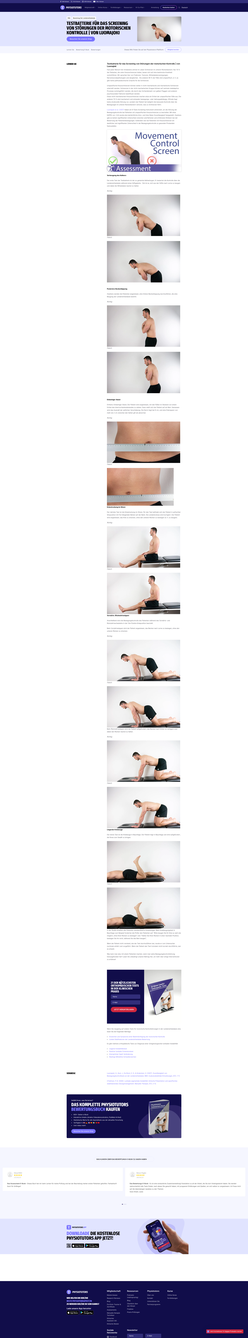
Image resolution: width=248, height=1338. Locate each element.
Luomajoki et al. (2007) (115, 110)
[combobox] (185, 7)
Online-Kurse (172, 1295)
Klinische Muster (113, 1324)
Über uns (150, 1295)
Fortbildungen (172, 1298)
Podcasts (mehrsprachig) (132, 1296)
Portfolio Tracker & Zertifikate (114, 1305)
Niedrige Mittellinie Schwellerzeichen (122, 1057)
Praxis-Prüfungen (133, 1312)
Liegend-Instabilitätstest (118, 1049)
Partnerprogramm (153, 1304)
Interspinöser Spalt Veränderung (121, 1054)
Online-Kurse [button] (102, 7)
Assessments (111, 1310)
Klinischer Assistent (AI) (112, 1319)
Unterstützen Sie (153, 1301)
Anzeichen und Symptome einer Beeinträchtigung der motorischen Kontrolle (137, 1037)
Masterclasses (112, 1295)
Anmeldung (155, 7)
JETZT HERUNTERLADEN (124, 1009)
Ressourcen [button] (128, 7)
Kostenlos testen (169, 7)
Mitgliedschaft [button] (89, 7)
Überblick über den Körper (132, 1305)
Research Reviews (113, 1298)
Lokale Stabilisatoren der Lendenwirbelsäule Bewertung (129, 1039)
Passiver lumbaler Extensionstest (121, 1051)
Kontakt (150, 1298)
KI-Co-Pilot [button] (139, 7)
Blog (108, 1301)
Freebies (130, 1309)
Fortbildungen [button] (115, 7)
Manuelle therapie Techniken (113, 1314)
